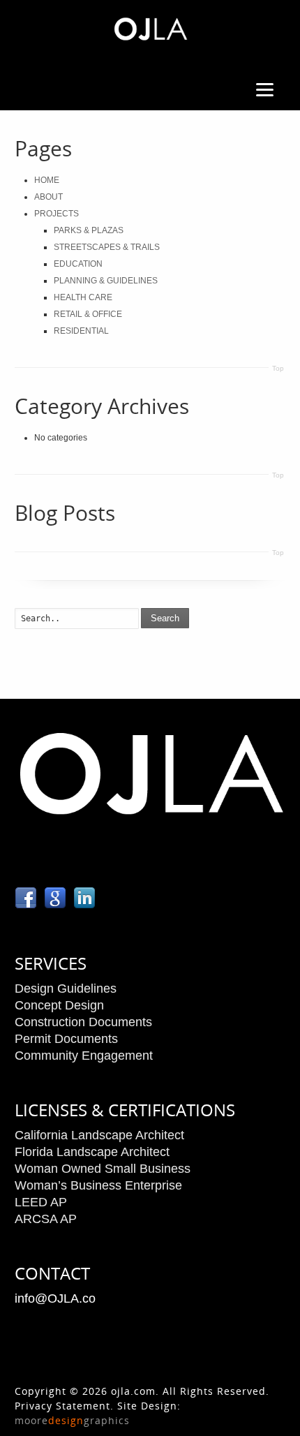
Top (278, 368)
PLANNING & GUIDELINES (106, 281)
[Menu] (264, 89)
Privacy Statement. (64, 1405)
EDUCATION (78, 264)
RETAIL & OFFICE (88, 314)
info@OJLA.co (55, 1298)
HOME (46, 180)
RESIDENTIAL (81, 331)
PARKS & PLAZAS (88, 230)
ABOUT (48, 197)
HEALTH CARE (83, 297)
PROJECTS (56, 214)
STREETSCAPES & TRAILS (107, 247)
